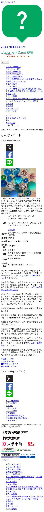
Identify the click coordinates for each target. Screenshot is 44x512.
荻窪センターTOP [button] (13, 67)
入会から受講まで (26, 79)
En (6, 2)
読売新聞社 (10, 413)
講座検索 (9, 104)
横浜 (32, 91)
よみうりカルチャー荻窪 (16, 118)
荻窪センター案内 (13, 72)
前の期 (12, 230)
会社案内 (9, 406)
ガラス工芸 (10, 123)
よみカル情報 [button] (11, 96)
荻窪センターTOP (13, 69)
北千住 (37, 89)
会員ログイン (20, 47)
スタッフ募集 (11, 411)
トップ (8, 115)
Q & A (37, 79)
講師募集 (9, 106)
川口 (38, 91)
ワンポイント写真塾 (30, 101)
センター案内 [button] (11, 86)
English (10, 2)
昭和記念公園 (15, 91)
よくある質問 (11, 84)
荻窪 (19, 89)
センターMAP (11, 89)
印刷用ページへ (9, 366)
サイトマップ (11, 420)
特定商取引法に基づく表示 (17, 418)
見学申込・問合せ (10, 364)
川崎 (28, 91)
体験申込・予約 (7, 362)
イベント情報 (11, 99)
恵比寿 (24, 89)
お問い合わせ (11, 111)
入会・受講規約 (12, 79)
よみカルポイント (19, 81)
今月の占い (16, 101)
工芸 (7, 120)
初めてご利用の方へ (14, 77)
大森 (23, 91)
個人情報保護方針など (15, 416)
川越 (13, 94)
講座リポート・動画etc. (27, 99)
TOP (2, 2)
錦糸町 (31, 89)
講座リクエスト (12, 109)
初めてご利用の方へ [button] (14, 74)
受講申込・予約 (7, 359)
